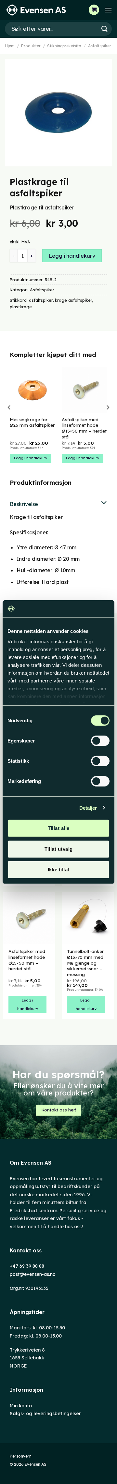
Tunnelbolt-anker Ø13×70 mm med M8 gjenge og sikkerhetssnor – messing (85, 962)
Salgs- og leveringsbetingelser (45, 1413)
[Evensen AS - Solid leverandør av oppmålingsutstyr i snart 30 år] (37, 10)
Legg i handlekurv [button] (30, 458)
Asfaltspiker (99, 45)
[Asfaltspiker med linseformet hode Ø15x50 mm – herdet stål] (29, 918)
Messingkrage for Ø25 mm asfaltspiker (32, 422)
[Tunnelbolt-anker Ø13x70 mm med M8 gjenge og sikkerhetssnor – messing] (88, 918)
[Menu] (108, 10)
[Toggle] (58, 503)
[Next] (107, 420)
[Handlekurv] (94, 10)
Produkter (31, 45)
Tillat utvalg (59, 848)
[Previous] (9, 420)
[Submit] (104, 29)
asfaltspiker (41, 300)
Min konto (21, 1406)
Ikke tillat (59, 869)
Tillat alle (59, 828)
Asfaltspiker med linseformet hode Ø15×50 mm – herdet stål (84, 428)
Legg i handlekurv (72, 255)
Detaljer (88, 807)
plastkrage (21, 306)
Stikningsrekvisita (64, 45)
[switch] (100, 741)
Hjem (10, 45)
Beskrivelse (24, 504)
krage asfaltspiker (73, 300)
